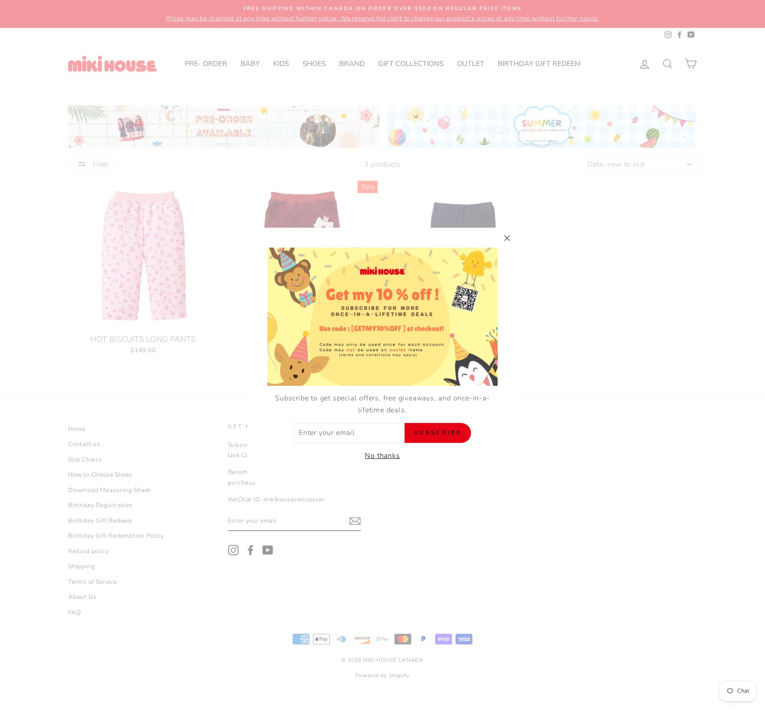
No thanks (382, 456)
